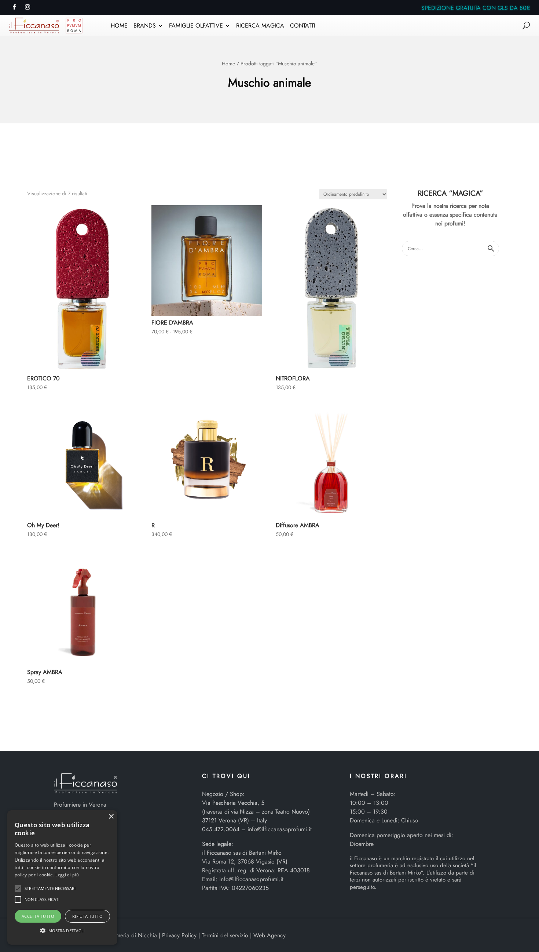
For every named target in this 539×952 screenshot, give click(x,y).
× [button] (111, 816)
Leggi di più (67, 874)
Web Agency (269, 935)
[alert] (62, 877)
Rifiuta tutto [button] (87, 916)
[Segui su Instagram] (27, 7)
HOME (119, 26)
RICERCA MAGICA (260, 26)
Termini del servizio (225, 935)
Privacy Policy (179, 935)
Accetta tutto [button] (38, 916)
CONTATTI (302, 26)
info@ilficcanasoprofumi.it (279, 829)
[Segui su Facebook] (14, 7)
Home (228, 63)
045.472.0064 (220, 829)
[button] (18, 888)
